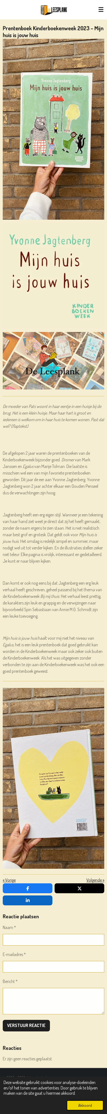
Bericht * (10, 981)
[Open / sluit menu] (101, 9)
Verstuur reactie (26, 1025)
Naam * (9, 927)
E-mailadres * (14, 954)
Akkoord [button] (85, 1105)
